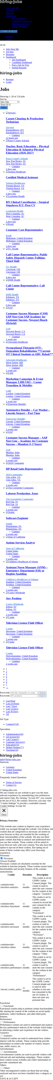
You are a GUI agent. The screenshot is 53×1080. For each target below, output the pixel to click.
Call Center (12, 739)
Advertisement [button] (7, 1049)
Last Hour (10, 701)
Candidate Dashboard (22, 21)
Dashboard (11, 16)
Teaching (12, 750)
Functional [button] (5, 1003)
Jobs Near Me (12, 8)
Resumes (10, 13)
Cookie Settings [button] (7, 806)
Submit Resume (19, 26)
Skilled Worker (15, 747)
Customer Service (15, 742)
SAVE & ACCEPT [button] (9, 1078)
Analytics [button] (4, 1032)
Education (12, 745)
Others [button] (3, 1065)
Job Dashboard (19, 18)
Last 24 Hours (12, 703)
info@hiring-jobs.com (10, 759)
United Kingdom (14, 770)
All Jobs (10, 10)
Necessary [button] (5, 855)
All (7, 714)
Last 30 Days (12, 711)
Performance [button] (6, 1019)
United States (12, 772)
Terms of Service (14, 782)
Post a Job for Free (20, 24)
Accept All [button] (20, 806)
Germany (10, 767)
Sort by (3, 99)
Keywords (5, 692)
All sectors (13, 737)
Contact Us (11, 785)
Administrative (14, 734)
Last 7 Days (11, 706)
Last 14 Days (12, 709)
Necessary (8, 858)
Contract (12, 724)
